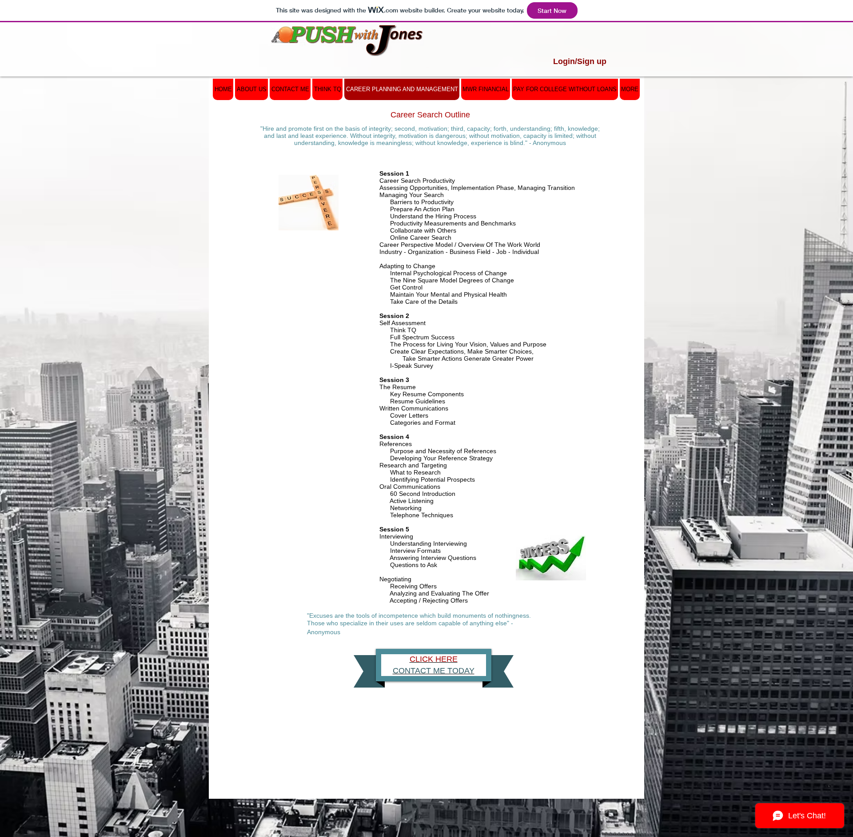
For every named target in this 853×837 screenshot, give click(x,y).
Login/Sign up (579, 61)
